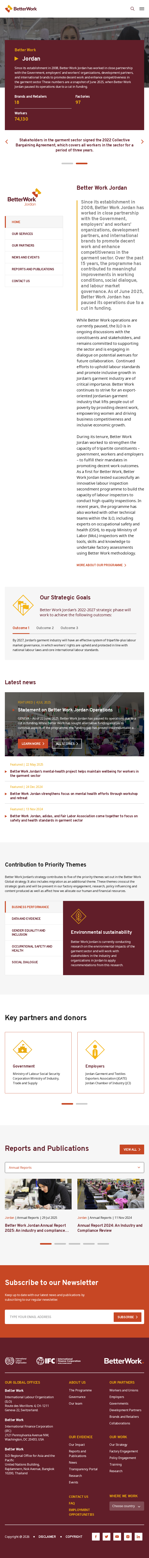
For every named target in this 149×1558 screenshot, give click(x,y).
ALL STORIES (65, 744)
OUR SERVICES (22, 234)
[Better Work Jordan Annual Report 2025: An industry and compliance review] (38, 1194)
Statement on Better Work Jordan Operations (65, 710)
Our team (75, 1403)
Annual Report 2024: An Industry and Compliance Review (110, 1228)
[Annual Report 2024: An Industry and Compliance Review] (110, 1194)
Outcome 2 (45, 628)
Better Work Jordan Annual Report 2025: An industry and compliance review (35, 1230)
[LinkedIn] (138, 1537)
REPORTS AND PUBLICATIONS (33, 269)
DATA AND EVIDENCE (26, 919)
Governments (118, 1403)
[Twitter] (106, 1537)
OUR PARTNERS (23, 246)
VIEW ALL (130, 1150)
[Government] (38, 1062)
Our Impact (77, 1444)
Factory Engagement (123, 1451)
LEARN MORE (31, 744)
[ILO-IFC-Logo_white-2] (16, 1361)
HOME (16, 222)
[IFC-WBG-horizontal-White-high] (58, 1361)
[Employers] (111, 1062)
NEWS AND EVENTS (25, 258)
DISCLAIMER (47, 1537)
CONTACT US (21, 281)
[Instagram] (128, 1537)
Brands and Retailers (124, 1417)
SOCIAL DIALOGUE (25, 962)
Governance (77, 1397)
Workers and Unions (123, 1390)
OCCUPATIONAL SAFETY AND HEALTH (32, 949)
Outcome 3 (69, 628)
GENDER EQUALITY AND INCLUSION (28, 933)
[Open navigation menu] (141, 8)
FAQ (72, 1503)
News (73, 1462)
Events (73, 1482)
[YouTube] (117, 1537)
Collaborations (119, 1423)
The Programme (80, 1390)
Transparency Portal (83, 1469)
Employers (116, 1397)
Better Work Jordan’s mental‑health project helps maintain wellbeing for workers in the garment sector (74, 774)
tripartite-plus (116, 641)
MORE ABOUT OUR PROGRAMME (100, 565)
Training (115, 1464)
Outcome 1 (21, 628)
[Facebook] (96, 1537)
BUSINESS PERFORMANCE (30, 907)
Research (75, 1476)
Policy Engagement (123, 1458)
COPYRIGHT (74, 1537)
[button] (67, 163)
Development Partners (125, 1410)
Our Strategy (118, 1444)
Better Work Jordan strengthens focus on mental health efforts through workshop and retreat (74, 796)
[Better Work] (124, 1361)
